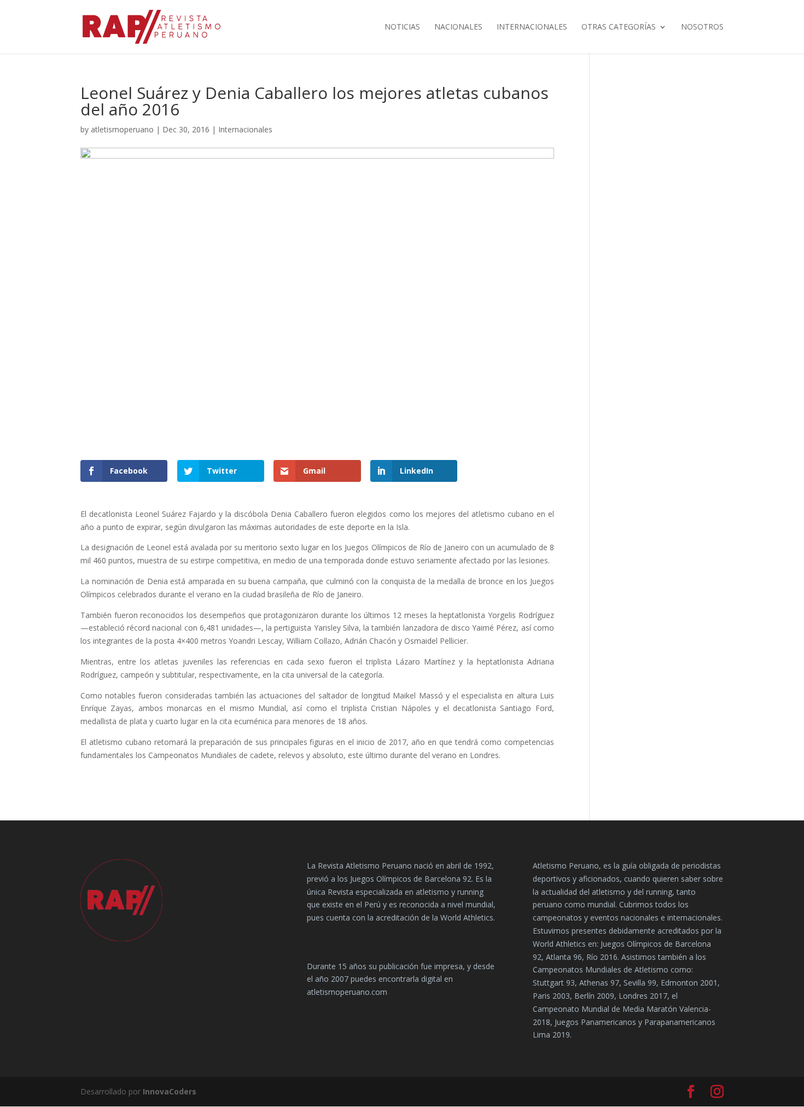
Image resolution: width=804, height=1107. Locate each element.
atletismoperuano (122, 129)
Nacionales (458, 27)
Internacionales (532, 27)
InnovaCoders (169, 1091)
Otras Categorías (618, 27)
